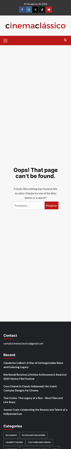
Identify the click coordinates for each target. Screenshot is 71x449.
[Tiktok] (42, 10)
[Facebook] (22, 10)
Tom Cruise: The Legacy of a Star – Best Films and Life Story (33, 400)
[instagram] (29, 10)
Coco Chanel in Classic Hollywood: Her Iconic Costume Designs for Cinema (30, 388)
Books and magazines (33, 435)
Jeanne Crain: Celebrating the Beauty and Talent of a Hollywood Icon (35, 411)
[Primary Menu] (6, 40)
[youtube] (49, 10)
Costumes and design (39, 442)
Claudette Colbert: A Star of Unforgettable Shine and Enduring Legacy (33, 365)
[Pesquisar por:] (29, 205)
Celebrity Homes (14, 442)
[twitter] (35, 10)
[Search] (65, 40)
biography (11, 435)
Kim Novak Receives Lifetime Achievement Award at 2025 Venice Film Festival (35, 376)
